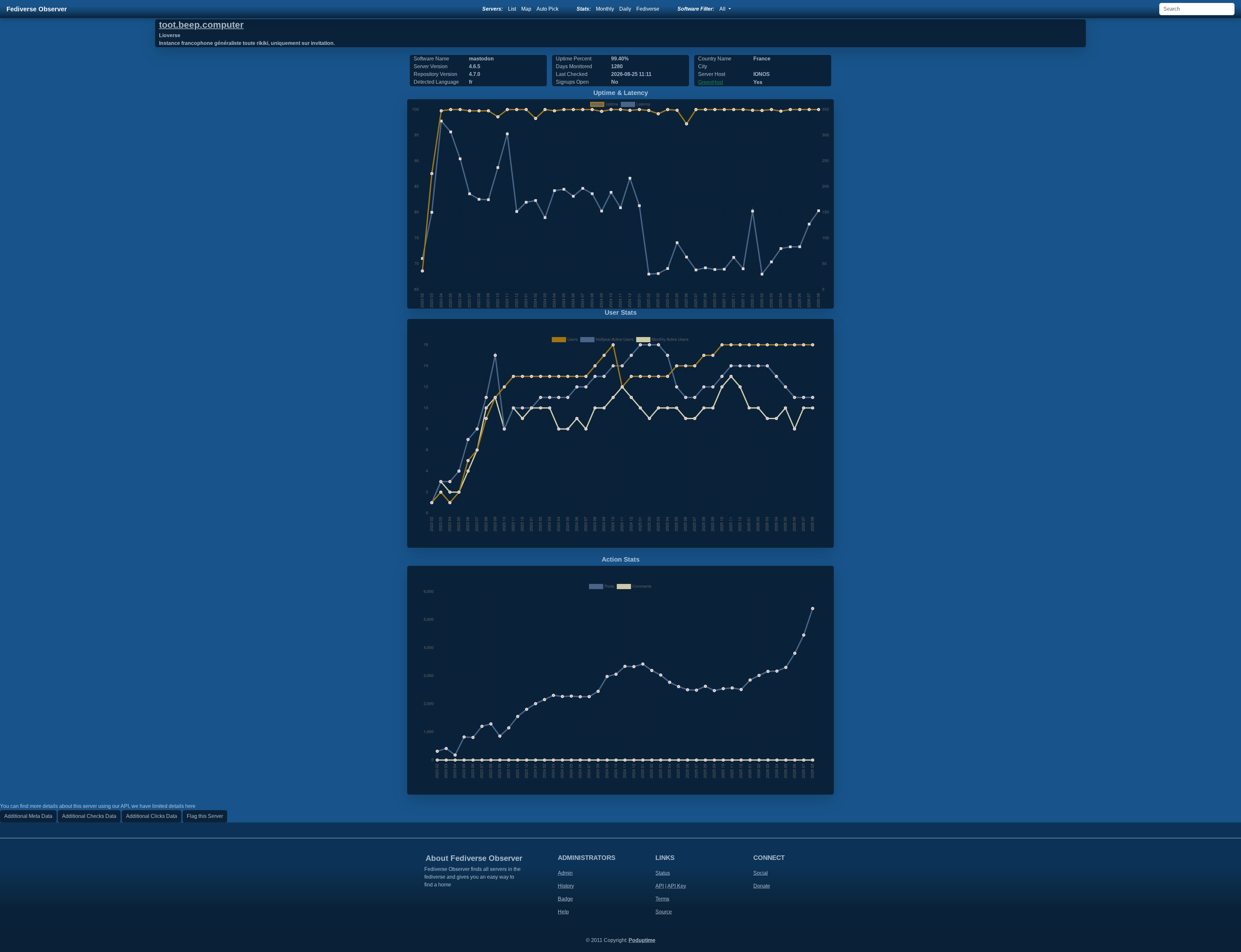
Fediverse (647, 9)
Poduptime (642, 940)
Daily (625, 9)
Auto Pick (547, 9)
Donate (761, 886)
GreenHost (710, 82)
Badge (565, 899)
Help (563, 912)
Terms (662, 899)
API (659, 886)
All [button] (723, 9)
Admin (565, 873)
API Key (676, 886)
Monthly (605, 9)
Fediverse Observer (36, 9)
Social (760, 873)
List (512, 9)
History (566, 886)
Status (662, 873)
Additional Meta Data (28, 816)
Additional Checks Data (89, 816)
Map (526, 9)
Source (663, 912)
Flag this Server (205, 816)
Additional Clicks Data (151, 816)
